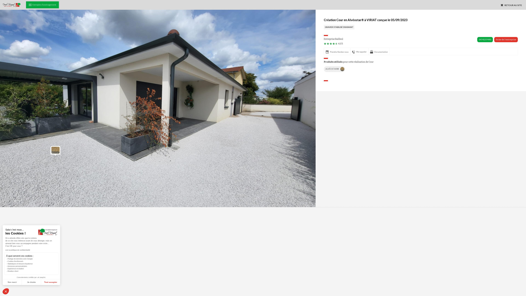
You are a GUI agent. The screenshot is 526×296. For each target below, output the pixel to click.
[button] (5, 291)
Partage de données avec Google (20, 259)
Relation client (13, 271)
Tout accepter (50, 282)
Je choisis (31, 282)
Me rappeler (361, 52)
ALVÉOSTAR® (332, 69)
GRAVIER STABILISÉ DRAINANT (339, 27)
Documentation (381, 52)
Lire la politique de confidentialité (17, 250)
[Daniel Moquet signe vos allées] (11, 4)
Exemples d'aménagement (44, 5)
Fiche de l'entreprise (506, 39)
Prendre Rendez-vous (339, 52)
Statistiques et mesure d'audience (20, 264)
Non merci (12, 282)
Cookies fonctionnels (15, 261)
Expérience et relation (16, 269)
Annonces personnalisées (17, 266)
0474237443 (485, 39)
